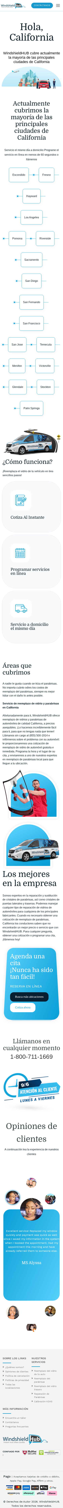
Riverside (45, 238)
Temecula (46, 344)
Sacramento (31, 259)
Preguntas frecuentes (17, 1426)
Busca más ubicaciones (29, 996)
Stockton (45, 387)
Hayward (31, 196)
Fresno (46, 174)
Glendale (17, 387)
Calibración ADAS (43, 1401)
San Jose (17, 344)
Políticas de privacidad (17, 1380)
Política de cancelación (17, 1376)
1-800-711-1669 (31, 1056)
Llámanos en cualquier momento (31, 1045)
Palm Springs (32, 408)
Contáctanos (42, 5)
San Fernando (31, 302)
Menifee (17, 365)
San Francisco (31, 323)
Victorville (45, 365)
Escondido (18, 174)
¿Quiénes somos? (14, 1367)
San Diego (31, 280)
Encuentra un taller (15, 1418)
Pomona (17, 238)
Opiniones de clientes (16, 1371)
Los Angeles (31, 217)
